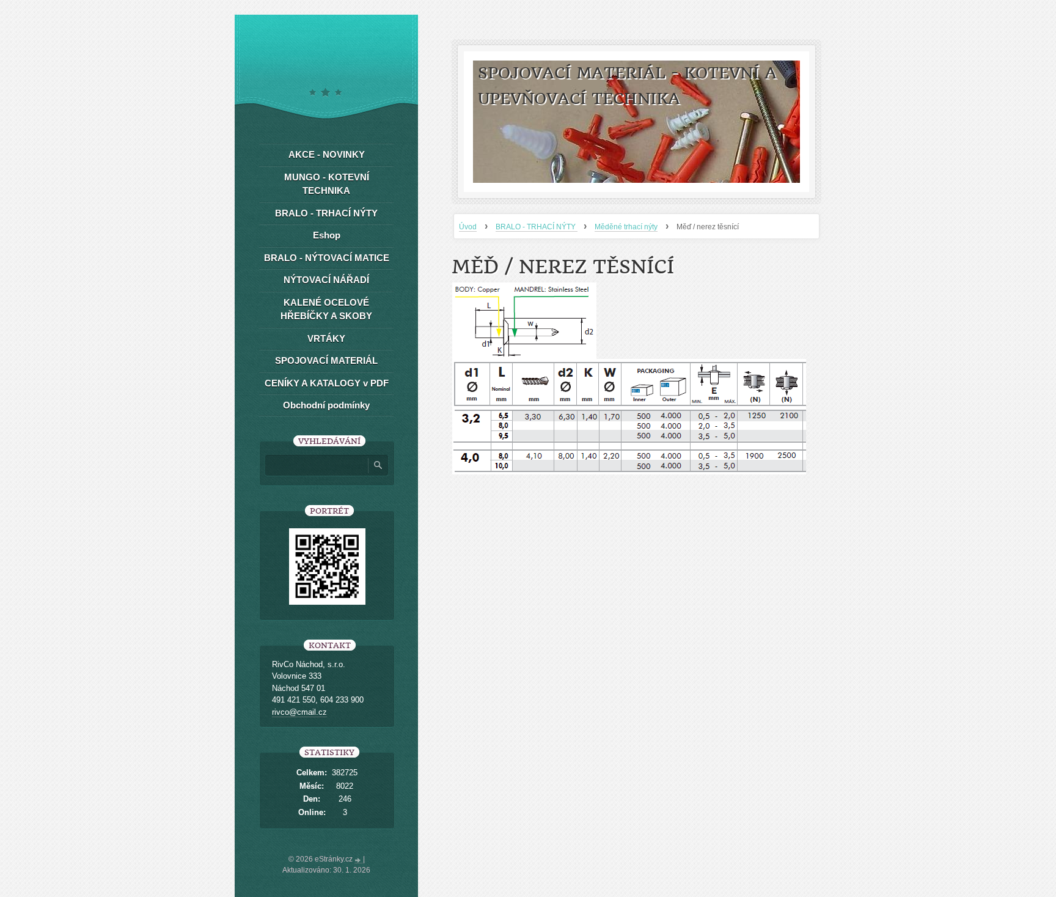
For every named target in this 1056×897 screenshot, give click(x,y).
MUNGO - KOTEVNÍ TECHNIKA (326, 184)
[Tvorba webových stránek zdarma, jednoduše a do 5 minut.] (358, 860)
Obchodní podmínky (326, 405)
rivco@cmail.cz (299, 712)
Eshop (326, 235)
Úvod (468, 227)
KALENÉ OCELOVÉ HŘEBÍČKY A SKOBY (326, 309)
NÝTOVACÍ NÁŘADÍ (326, 280)
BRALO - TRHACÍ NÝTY (537, 227)
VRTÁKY (326, 338)
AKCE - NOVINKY (326, 154)
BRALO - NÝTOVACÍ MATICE (326, 258)
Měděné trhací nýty (626, 227)
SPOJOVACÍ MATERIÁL (326, 360)
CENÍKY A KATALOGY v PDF (327, 383)
